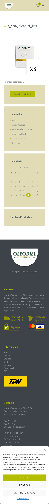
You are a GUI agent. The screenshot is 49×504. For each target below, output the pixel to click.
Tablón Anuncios (22, 94)
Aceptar (24, 477)
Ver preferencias (24, 492)
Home (6, 352)
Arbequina (16, 271)
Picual (25, 271)
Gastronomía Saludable (21, 129)
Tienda (7, 355)
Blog (13, 120)
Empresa (7, 359)
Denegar (24, 485)
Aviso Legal (9, 368)
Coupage (33, 271)
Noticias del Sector (19, 134)
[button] (45, 449)
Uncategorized (17, 143)
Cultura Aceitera (18, 125)
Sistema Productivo (19, 138)
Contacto (7, 365)
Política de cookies (23, 499)
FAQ (5, 371)
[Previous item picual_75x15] (14, 55)
